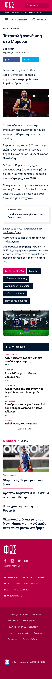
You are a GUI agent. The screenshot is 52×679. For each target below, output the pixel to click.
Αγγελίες (38, 633)
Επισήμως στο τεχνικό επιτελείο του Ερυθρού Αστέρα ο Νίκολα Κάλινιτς (25, 408)
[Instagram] (12, 561)
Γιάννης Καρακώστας (16, 300)
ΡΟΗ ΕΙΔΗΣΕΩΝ (19, 19)
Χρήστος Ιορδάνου (14, 293)
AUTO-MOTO (31, 583)
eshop (41, 257)
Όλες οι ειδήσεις (25, 429)
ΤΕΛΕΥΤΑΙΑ (15, 347)
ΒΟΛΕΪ (41, 577)
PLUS (7, 589)
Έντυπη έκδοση (30, 639)
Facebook (35, 237)
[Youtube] (26, 561)
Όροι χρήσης (29, 621)
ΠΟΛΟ (7, 583)
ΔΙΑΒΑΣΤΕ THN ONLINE (24, 13)
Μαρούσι (33, 271)
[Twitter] (19, 561)
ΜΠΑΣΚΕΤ (28, 577)
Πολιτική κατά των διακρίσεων (23, 627)
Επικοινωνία (23, 633)
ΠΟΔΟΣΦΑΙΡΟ (11, 577)
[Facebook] (5, 561)
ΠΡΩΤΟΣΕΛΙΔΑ (21, 589)
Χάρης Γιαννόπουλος (16, 278)
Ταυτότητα (13, 621)
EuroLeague (10, 385)
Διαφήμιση (13, 639)
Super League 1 (11, 354)
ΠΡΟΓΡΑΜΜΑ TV (13, 595)
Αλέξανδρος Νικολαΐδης (18, 286)
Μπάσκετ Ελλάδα (11, 28)
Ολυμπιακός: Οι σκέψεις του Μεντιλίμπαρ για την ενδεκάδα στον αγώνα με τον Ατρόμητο (24, 524)
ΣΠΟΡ (17, 583)
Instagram (13, 241)
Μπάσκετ (9, 370)
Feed (10, 633)
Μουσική (8, 420)
